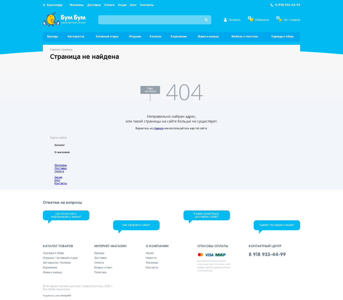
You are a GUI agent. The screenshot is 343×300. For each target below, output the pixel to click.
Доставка (94, 5)
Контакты (146, 5)
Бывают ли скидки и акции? (277, 225)
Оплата (109, 5)
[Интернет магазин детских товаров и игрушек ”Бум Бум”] (64, 26)
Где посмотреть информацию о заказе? (66, 215)
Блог (133, 5)
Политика (100, 272)
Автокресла (75, 36)
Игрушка (48, 258)
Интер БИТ (66, 296)
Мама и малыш (208, 36)
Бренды (52, 36)
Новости (151, 258)
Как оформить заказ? (136, 225)
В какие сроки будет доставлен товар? (207, 215)
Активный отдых (107, 36)
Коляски (155, 36)
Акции (122, 5)
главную (158, 128)
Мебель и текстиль (244, 36)
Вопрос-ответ (103, 268)
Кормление (179, 36)
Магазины (77, 5)
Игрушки (135, 36)
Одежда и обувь (282, 36)
